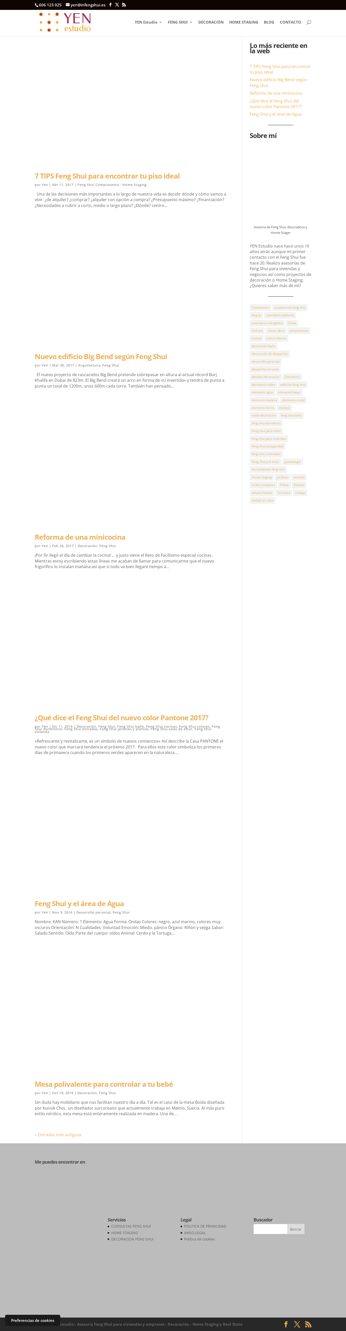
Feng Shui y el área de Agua (79, 903)
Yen (45, 184)
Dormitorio (292, 377)
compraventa (298, 330)
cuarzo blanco (276, 338)
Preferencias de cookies (32, 1320)
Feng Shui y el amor (265, 462)
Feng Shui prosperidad (267, 446)
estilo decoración (264, 415)
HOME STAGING (243, 22)
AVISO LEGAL (195, 1232)
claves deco (276, 330)
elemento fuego (289, 392)
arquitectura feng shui (289, 307)
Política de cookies (199, 1239)
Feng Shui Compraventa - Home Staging (112, 184)
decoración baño (263, 346)
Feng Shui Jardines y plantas (124, 729)
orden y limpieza (263, 485)
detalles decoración (265, 377)
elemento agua (262, 392)
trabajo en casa (263, 500)
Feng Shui (110, 365)
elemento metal (293, 400)
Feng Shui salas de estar (172, 729)
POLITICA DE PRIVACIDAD (205, 1226)
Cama (292, 323)
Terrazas (283, 493)
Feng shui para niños (266, 431)
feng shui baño (291, 415)
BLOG (269, 22)
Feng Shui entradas (81, 729)
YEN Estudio (146, 22)
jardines (282, 477)
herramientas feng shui (268, 469)
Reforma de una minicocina (80, 537)
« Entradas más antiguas (58, 1134)
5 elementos (260, 307)
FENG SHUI (178, 22)
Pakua (284, 485)
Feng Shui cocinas (161, 726)
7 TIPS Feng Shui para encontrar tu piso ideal (107, 176)
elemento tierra (263, 408)
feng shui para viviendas (269, 438)
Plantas (299, 485)
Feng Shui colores (194, 726)
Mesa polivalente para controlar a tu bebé (104, 1084)
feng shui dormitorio (266, 423)
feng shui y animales (266, 454)
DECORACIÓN (211, 22)
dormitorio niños (263, 384)
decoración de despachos (270, 354)
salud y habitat (262, 493)
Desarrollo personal (93, 912)
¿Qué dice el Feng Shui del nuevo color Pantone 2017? (121, 717)
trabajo (300, 493)
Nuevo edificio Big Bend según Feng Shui (101, 356)
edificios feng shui (292, 384)
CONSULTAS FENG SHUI (131, 1226)
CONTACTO (290, 22)
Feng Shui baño (130, 726)
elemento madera (264, 400)
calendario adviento (280, 315)
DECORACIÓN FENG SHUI (132, 1239)
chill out (257, 330)
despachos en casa (265, 369)
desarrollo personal (265, 361)
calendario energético (267, 323)
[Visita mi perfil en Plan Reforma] (60, 1181)
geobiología (292, 462)
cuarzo (256, 338)
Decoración (87, 546)
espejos (284, 408)
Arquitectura (89, 365)
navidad (298, 477)
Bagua (256, 315)
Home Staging (262, 477)
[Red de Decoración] (63, 1300)
